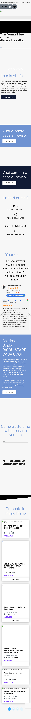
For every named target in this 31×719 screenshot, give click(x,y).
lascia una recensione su (15, 295)
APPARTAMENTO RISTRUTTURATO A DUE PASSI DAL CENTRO (13, 651)
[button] (15, 17)
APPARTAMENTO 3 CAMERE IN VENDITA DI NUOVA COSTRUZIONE (14, 566)
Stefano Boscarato (13, 286)
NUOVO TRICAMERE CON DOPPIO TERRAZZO (13, 527)
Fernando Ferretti (14, 301)
